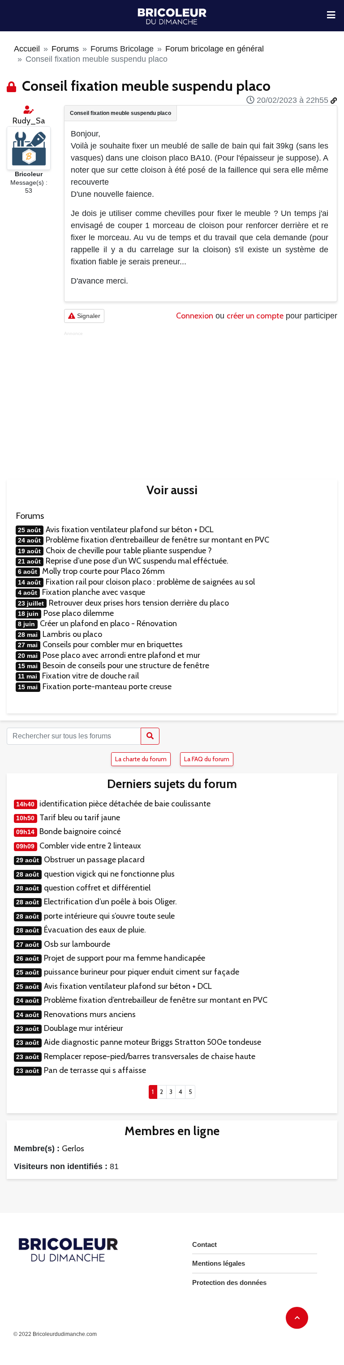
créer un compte (255, 316)
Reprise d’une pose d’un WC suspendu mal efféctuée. (137, 561)
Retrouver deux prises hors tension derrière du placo (139, 603)
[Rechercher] (150, 736)
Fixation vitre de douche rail (90, 676)
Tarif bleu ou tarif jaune (79, 817)
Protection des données (229, 1282)
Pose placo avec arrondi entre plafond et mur (121, 655)
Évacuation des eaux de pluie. (95, 930)
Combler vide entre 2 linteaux (90, 846)
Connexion (194, 316)
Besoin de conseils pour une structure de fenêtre (126, 665)
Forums (65, 48)
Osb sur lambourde (77, 944)
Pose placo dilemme (78, 613)
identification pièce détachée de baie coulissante (125, 804)
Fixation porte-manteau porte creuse (107, 686)
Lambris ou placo (72, 634)
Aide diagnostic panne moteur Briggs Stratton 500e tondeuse (152, 1042)
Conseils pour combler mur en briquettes (113, 644)
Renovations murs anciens (90, 1014)
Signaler (87, 315)
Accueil (27, 48)
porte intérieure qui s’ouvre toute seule (109, 916)
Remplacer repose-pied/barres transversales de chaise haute (149, 1056)
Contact (204, 1244)
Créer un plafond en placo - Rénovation (108, 623)
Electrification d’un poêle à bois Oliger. (110, 902)
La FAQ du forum (206, 759)
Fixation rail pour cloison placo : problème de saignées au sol (150, 582)
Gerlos (73, 1148)
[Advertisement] (200, 399)
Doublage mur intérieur (83, 1028)
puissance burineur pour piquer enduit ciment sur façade (141, 972)
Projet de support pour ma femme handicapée (124, 958)
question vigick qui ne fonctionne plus (109, 874)
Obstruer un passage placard (94, 860)
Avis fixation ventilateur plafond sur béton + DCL (130, 529)
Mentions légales (218, 1263)
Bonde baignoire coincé (80, 831)
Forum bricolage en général (214, 48)
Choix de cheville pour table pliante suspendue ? (129, 550)
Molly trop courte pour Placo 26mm (103, 571)
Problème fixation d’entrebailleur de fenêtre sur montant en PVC (157, 540)
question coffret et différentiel (97, 888)
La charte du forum (141, 759)
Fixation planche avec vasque (93, 592)
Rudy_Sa (29, 121)
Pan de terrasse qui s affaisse (95, 1070)
